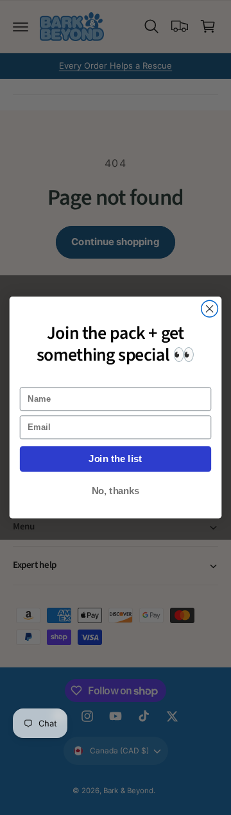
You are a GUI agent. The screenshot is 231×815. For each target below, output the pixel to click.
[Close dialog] (209, 308)
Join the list (115, 459)
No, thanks (116, 491)
